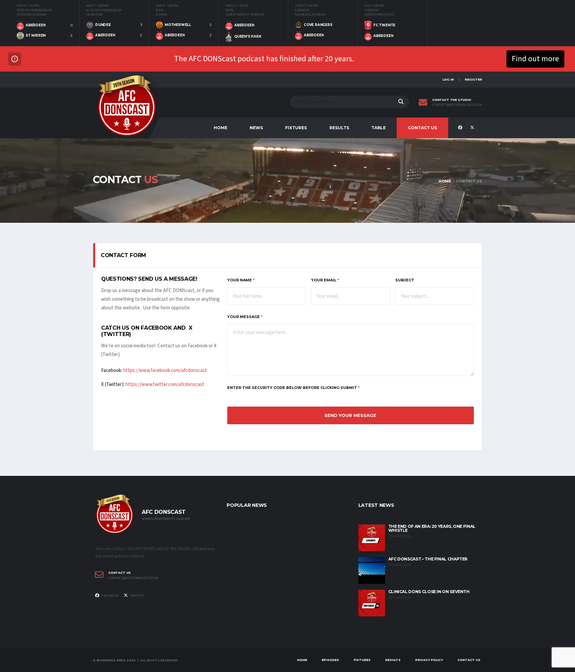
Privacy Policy (429, 660)
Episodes (330, 660)
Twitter (136, 595)
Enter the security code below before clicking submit (293, 387)
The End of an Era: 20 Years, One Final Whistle (432, 528)
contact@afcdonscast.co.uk (457, 105)
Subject (404, 280)
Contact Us (422, 127)
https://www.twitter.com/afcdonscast (164, 384)
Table (378, 127)
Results (339, 127)
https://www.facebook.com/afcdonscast (165, 370)
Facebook (110, 595)
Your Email (325, 280)
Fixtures (296, 127)
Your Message (245, 316)
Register (473, 79)
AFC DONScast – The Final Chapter (428, 558)
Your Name (241, 280)
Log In (448, 79)
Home (220, 127)
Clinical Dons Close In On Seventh (429, 591)
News (256, 127)
